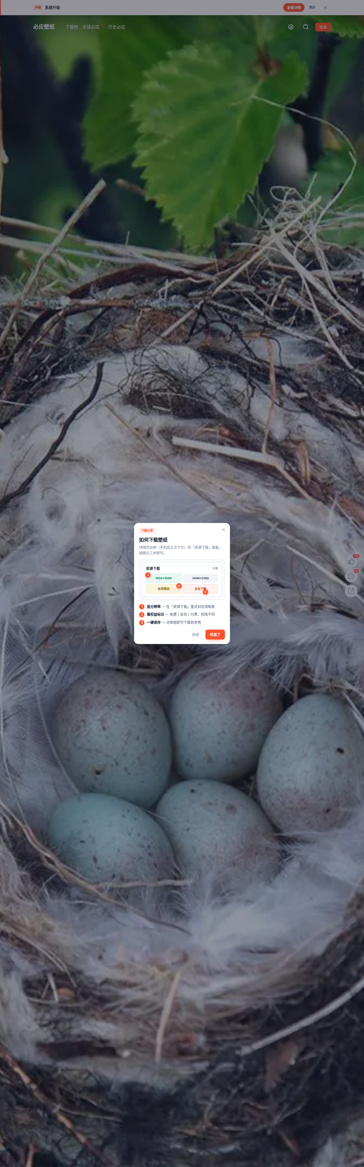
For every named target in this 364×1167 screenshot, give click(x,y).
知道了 (215, 634)
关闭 (195, 634)
